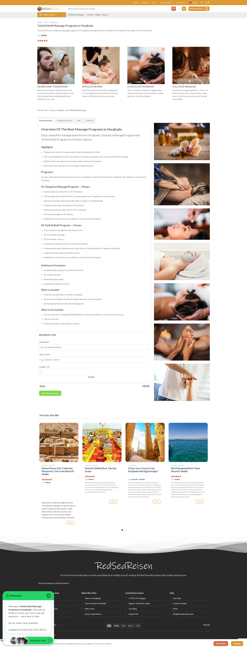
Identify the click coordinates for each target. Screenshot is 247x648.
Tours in (95, 603)
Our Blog (133, 608)
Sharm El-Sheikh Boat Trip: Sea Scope (100, 470)
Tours (46, 22)
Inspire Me (133, 614)
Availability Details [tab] (65, 121)
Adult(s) (44, 367)
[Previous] (41, 65)
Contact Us (145, 3)
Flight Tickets (101, 15)
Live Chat (177, 598)
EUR (201, 3)
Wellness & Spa (80, 110)
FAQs (175, 608)
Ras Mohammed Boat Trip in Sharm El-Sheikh (185, 470)
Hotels (90, 15)
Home (136, 3)
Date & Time (44, 354)
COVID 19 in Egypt (137, 598)
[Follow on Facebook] (206, 2)
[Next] (70, 65)
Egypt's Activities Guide (139, 603)
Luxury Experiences (93, 614)
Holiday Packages (76, 15)
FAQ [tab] (79, 121)
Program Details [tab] (45, 121)
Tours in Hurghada (93, 598)
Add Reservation (50, 393)
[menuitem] (193, 2)
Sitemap (206, 625)
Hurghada (54, 22)
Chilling (71, 110)
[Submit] (173, 9)
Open (70, 522)
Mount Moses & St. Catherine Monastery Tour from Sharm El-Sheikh (58, 471)
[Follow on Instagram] (208, 2)
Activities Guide (165, 3)
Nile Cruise (89, 608)
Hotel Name (44, 342)
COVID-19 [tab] (89, 121)
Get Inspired (180, 3)
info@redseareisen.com (183, 614)
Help (153, 3)
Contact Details (180, 603)
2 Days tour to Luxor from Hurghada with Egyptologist (143, 470)
